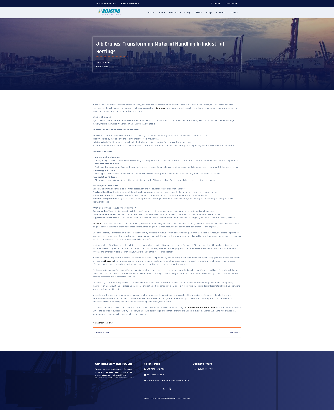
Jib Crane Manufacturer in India (199, 307)
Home (151, 12)
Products (174, 12)
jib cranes (160, 108)
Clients (198, 12)
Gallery (186, 12)
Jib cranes (98, 223)
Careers (220, 12)
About (162, 12)
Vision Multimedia (183, 398)
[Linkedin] (170, 388)
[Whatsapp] (164, 388)
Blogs (209, 12)
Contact (233, 12)
